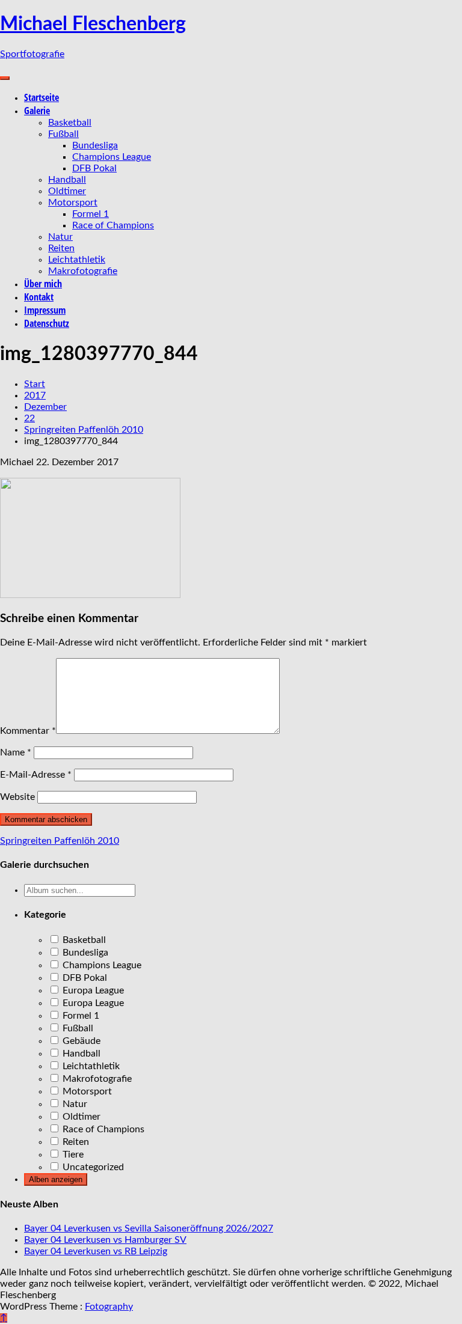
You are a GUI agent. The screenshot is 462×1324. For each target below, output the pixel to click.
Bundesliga (95, 145)
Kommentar (28, 731)
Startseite (41, 97)
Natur (60, 237)
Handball (67, 180)
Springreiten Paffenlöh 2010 (59, 841)
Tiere (72, 1154)
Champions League (111, 157)
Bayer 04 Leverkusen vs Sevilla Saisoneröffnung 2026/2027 (148, 1228)
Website (17, 797)
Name (15, 752)
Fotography (109, 1306)
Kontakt (39, 297)
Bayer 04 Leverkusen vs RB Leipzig (95, 1251)
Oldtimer (67, 191)
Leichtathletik (76, 259)
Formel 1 (90, 214)
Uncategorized (92, 1167)
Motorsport (72, 202)
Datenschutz (46, 323)
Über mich (43, 283)
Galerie (37, 110)
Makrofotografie (82, 271)
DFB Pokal (94, 168)
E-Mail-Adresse (36, 774)
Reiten (61, 248)
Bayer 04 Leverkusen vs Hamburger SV (105, 1240)
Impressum (45, 310)
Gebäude (80, 1041)
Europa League (92, 990)
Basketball (69, 122)
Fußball (63, 134)
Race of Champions (113, 225)
